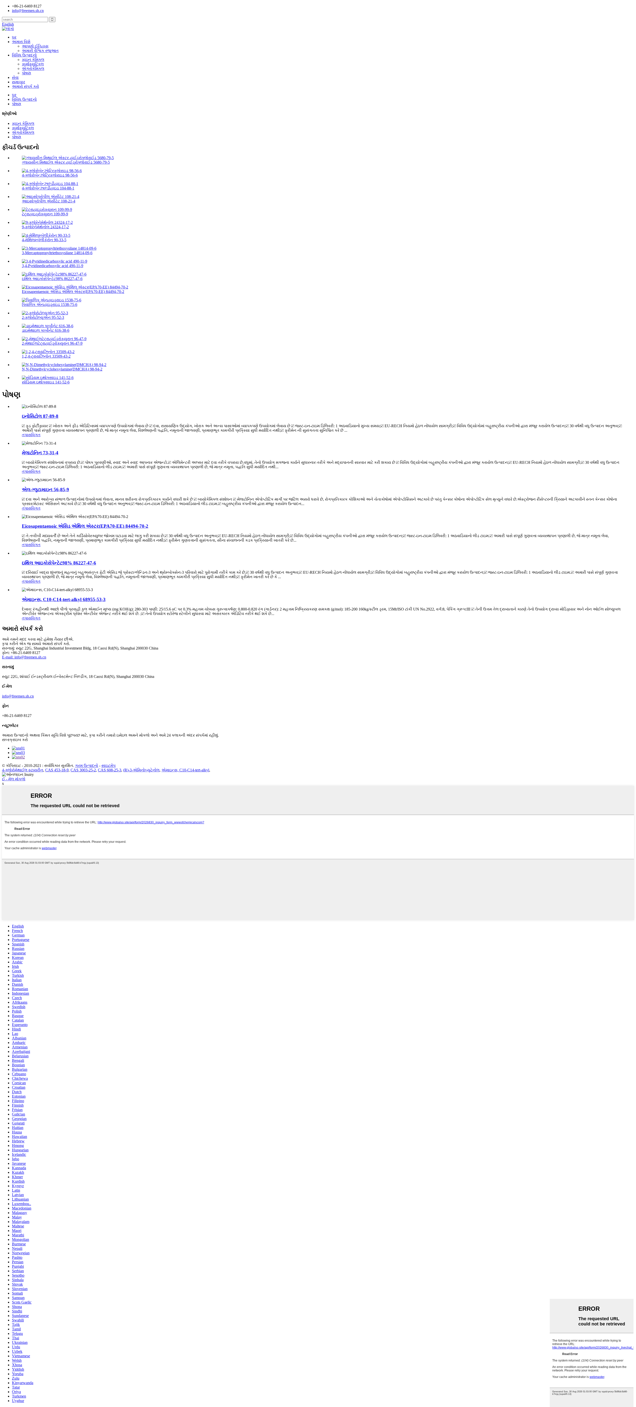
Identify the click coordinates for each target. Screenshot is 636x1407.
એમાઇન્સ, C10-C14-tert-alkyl (185, 770)
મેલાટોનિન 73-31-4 (40, 452)
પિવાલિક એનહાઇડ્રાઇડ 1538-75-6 (49, 304)
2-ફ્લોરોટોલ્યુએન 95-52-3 (43, 317)
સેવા (15, 77)
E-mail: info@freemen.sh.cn (24, 657)
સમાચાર (18, 82)
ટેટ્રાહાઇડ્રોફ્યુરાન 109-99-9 (45, 214)
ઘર (14, 37)
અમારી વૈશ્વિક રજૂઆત (40, 50)
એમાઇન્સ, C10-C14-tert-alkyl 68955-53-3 (64, 599)
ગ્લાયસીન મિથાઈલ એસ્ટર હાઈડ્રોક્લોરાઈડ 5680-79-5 (66, 162)
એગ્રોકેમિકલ (33, 68)
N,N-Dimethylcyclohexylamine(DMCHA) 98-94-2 (62, 369)
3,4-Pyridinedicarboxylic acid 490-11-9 (52, 266)
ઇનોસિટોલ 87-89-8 (40, 416)
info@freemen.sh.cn (28, 10)
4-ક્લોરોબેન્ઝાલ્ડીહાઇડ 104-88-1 (48, 188)
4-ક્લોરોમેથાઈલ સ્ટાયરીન (22, 770)
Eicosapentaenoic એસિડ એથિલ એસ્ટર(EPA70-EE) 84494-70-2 (73, 291)
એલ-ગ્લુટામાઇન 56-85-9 (45, 489)
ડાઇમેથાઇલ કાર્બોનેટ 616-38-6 (45, 330)
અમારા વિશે (21, 42)
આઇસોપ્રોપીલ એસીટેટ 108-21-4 (48, 201)
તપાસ (26, 435)
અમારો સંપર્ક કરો (25, 86)
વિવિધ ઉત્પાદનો (24, 55)
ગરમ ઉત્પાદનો (86, 765)
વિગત (35, 435)
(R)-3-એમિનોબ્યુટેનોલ (141, 770)
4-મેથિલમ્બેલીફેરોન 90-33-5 (44, 240)
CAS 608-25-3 (109, 770)
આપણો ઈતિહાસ (35, 46)
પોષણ (26, 73)
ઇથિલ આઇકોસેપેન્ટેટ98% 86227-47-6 (52, 279)
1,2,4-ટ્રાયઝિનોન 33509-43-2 (46, 356)
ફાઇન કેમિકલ (33, 59)
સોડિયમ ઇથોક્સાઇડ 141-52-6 (46, 382)
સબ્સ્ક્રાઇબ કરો (15, 740)
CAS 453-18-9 (57, 770)
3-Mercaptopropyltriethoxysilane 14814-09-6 (57, 253)
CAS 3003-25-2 (83, 770)
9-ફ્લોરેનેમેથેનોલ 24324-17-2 (45, 227)
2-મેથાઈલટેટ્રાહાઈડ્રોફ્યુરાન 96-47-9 (52, 343)
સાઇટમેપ (108, 765)
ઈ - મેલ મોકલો (13, 779)
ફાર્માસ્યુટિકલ (33, 64)
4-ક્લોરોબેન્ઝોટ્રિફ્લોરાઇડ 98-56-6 (50, 175)
